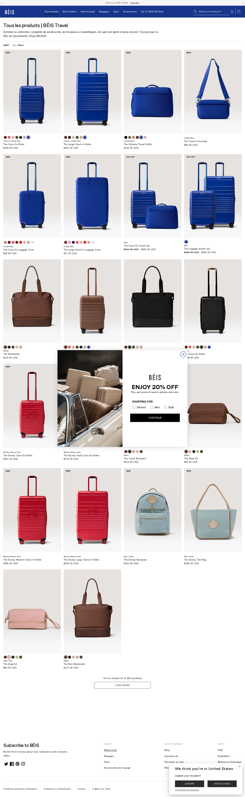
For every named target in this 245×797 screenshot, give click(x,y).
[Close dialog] (183, 354)
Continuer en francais (187, 790)
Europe (189, 784)
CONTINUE (155, 417)
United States (222, 784)
